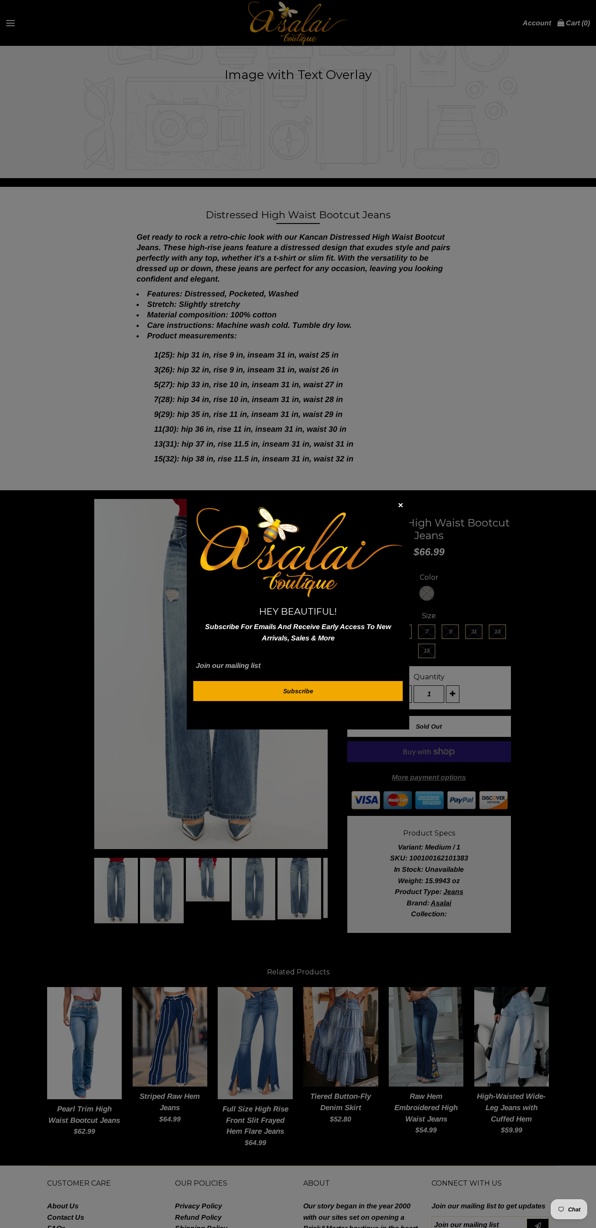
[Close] (400, 506)
